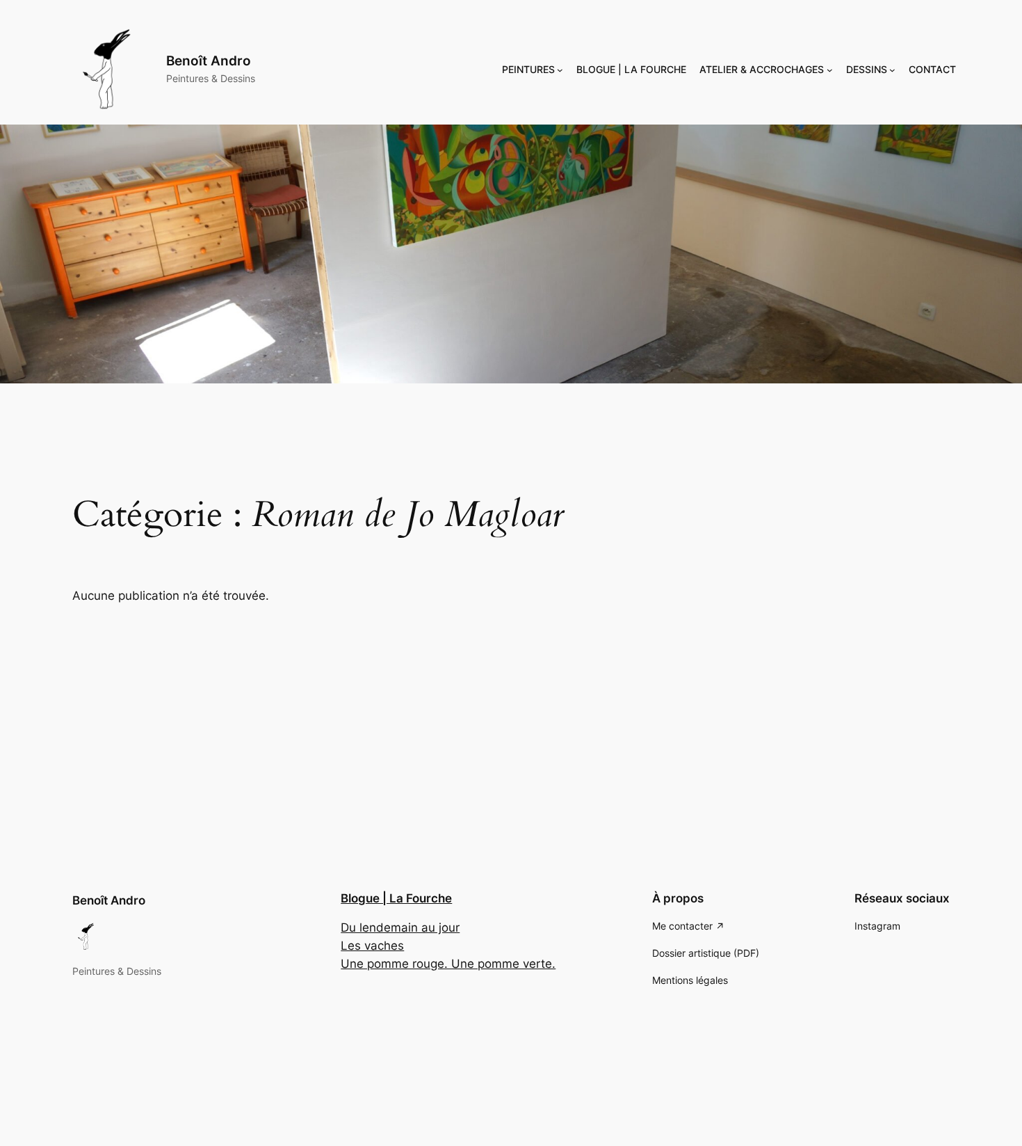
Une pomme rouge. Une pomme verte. (448, 964)
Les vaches (372, 946)
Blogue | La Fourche (396, 898)
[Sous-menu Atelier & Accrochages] (830, 70)
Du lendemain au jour (400, 927)
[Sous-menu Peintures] (560, 70)
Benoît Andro (208, 60)
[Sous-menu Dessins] (892, 70)
